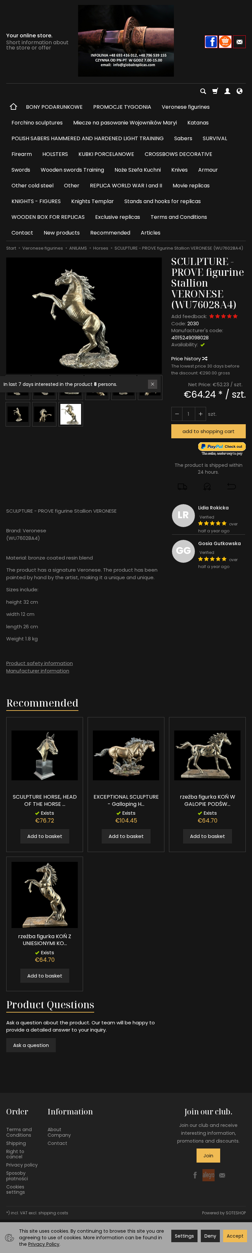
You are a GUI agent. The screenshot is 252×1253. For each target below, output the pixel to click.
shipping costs (53, 1213)
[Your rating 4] (229, 316)
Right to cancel (15, 1154)
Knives (179, 170)
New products (62, 233)
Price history (186, 358)
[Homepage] (126, 41)
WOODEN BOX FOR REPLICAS (48, 217)
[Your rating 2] (217, 316)
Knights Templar (92, 201)
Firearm (21, 154)
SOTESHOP (236, 1213)
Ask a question (31, 1045)
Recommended (110, 233)
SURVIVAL (215, 138)
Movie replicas (191, 185)
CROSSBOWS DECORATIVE (178, 154)
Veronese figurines (186, 107)
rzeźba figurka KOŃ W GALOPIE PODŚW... (207, 800)
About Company (59, 1132)
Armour (208, 170)
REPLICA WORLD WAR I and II (126, 185)
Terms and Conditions (179, 217)
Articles (150, 233)
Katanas (198, 122)
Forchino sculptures (37, 122)
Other (71, 185)
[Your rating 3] (223, 316)
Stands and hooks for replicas (162, 201)
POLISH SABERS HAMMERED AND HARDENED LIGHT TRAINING (87, 138)
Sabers (183, 138)
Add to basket (44, 836)
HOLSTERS (55, 154)
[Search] (203, 91)
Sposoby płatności (17, 1176)
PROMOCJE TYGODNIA (122, 107)
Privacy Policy (43, 1244)
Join (208, 1155)
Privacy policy (22, 1165)
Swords (20, 170)
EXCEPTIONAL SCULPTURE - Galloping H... (126, 800)
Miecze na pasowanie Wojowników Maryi (125, 122)
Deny (210, 1236)
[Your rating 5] (235, 316)
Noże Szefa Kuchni (138, 170)
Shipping (16, 1143)
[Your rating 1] (212, 316)
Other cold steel (32, 185)
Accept (235, 1236)
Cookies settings (15, 1190)
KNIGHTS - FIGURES (36, 201)
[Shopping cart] (215, 91)
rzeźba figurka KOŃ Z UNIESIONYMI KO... (44, 940)
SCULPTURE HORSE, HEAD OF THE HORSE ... (45, 800)
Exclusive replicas (117, 217)
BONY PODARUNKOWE (54, 107)
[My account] (227, 91)
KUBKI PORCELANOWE (106, 154)
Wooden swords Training (72, 170)
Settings (184, 1236)
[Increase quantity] (176, 414)
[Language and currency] (239, 91)
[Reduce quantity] (200, 414)
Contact (22, 233)
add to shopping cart (208, 431)
